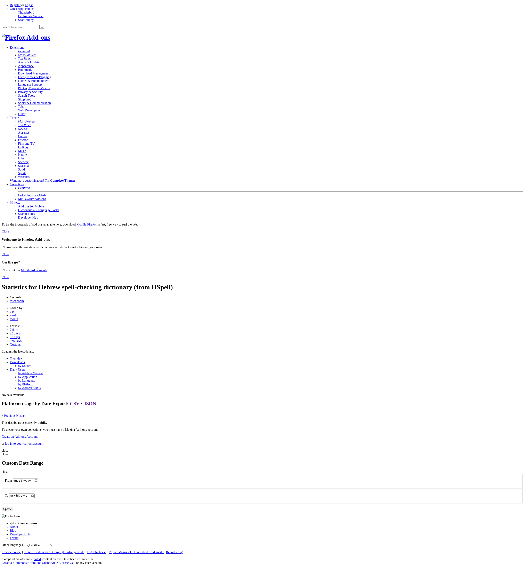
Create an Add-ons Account (20, 436)
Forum (14, 538)
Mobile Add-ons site (34, 270)
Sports (22, 173)
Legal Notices (96, 552)
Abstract (23, 132)
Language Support (30, 84)
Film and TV (26, 143)
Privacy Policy (11, 552)
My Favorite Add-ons (32, 199)
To (6, 495)
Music (22, 151)
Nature (22, 154)
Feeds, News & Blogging (34, 77)
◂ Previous (8, 415)
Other (21, 114)
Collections (17, 184)
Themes (15, 117)
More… (15, 202)
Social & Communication (34, 103)
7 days (14, 329)
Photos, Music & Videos (34, 88)
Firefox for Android (30, 16)
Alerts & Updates (29, 62)
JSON (90, 403)
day (12, 311)
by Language (26, 380)
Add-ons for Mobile (31, 206)
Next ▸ (20, 415)
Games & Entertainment (33, 80)
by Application (27, 377)
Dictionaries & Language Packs (38, 210)
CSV (75, 403)
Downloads (17, 362)
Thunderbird (26, 12)
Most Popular (27, 55)
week (13, 315)
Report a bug (174, 552)
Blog (13, 530)
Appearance (26, 66)
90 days (15, 337)
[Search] (42, 28)
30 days (15, 333)
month (14, 319)
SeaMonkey (26, 20)
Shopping (24, 99)
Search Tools (26, 95)
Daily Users (17, 369)
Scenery (23, 162)
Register (15, 5)
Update (7, 509)
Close (5, 231)
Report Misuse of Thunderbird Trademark (136, 552)
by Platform (25, 384)
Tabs (21, 106)
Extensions (17, 47)
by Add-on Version (30, 373)
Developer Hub (28, 217)
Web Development (30, 110)
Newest (22, 129)
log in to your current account (24, 443)
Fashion (23, 140)
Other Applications (22, 8)
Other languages (12, 545)
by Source (24, 366)
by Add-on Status (29, 388)
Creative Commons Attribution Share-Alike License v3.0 (39, 563)
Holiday (23, 147)
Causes (22, 136)
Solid (21, 169)
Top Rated (24, 58)
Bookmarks (25, 69)
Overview (16, 358)
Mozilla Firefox (86, 224)
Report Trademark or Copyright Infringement (54, 552)
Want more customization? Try (42, 180)
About (14, 527)
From (8, 480)
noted (37, 559)
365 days (16, 340)
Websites (24, 177)
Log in (29, 5)
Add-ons (37, 37)
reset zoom (17, 301)
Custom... (16, 344)
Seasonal (24, 165)
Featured (24, 51)
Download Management (33, 73)
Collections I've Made (32, 195)
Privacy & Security (30, 92)
